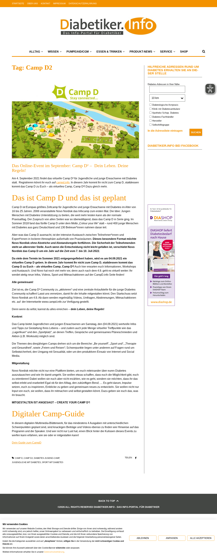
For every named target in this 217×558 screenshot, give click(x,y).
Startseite (18, 3)
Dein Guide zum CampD (26, 442)
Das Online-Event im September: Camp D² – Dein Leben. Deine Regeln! (70, 168)
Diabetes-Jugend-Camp (46, 458)
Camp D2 (28, 458)
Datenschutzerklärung (83, 3)
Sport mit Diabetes (52, 462)
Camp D (19, 458)
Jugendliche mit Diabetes (26, 462)
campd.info (63, 182)
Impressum (59, 3)
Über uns (32, 3)
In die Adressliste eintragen (165, 130)
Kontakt (45, 3)
